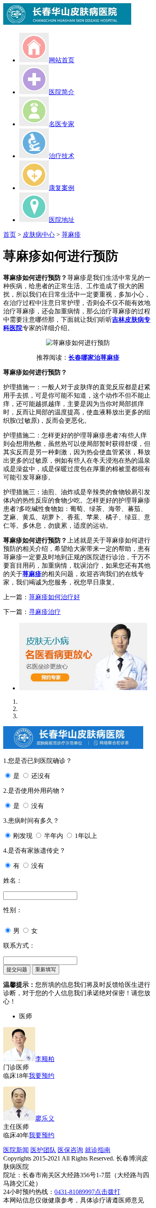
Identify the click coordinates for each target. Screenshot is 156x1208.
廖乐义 (44, 1118)
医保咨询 (70, 1150)
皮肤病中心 (39, 234)
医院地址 (61, 219)
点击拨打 (107, 1191)
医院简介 (61, 92)
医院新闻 (16, 1150)
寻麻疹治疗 (45, 611)
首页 (9, 234)
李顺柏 (44, 1059)
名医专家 (61, 124)
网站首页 (61, 60)
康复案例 (61, 187)
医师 (25, 1016)
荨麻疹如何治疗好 (54, 597)
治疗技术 (61, 155)
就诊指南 (97, 1150)
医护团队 (43, 1150)
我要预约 (41, 1075)
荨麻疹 (71, 234)
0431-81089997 (74, 1191)
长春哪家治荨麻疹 (94, 357)
